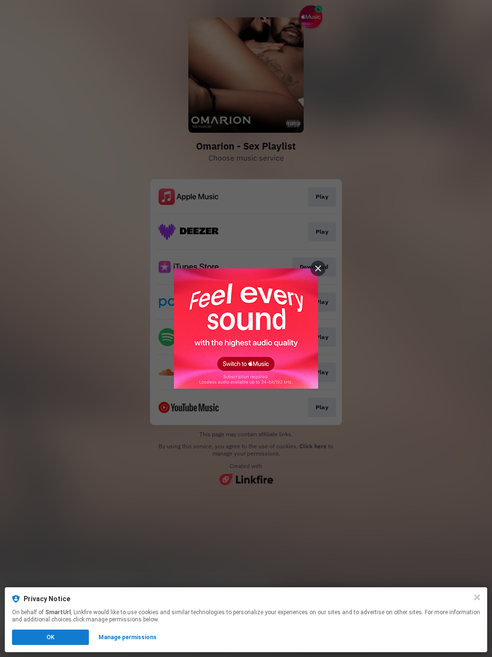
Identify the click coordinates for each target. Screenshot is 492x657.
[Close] (477, 597)
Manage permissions (127, 637)
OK (50, 637)
